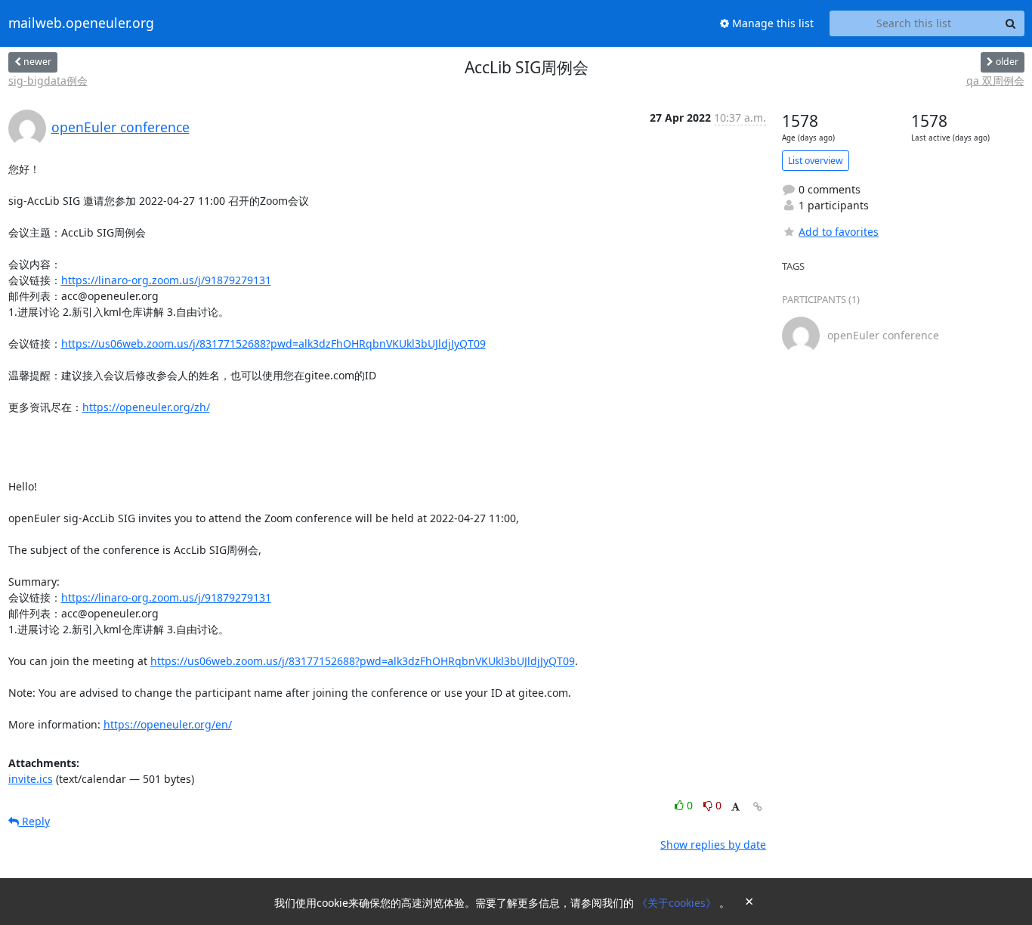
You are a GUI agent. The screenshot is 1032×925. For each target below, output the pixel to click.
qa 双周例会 (995, 80)
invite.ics (30, 779)
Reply (34, 821)
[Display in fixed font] (735, 807)
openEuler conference (120, 127)
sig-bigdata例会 (48, 80)
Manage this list (771, 23)
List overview (815, 160)
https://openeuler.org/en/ (168, 724)
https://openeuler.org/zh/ (146, 407)
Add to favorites (839, 231)
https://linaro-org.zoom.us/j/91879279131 (166, 280)
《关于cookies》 (678, 903)
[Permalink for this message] (757, 807)
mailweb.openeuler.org (81, 23)
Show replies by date (713, 844)
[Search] (1010, 23)
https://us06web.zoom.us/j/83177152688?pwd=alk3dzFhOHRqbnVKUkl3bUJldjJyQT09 (273, 343)
